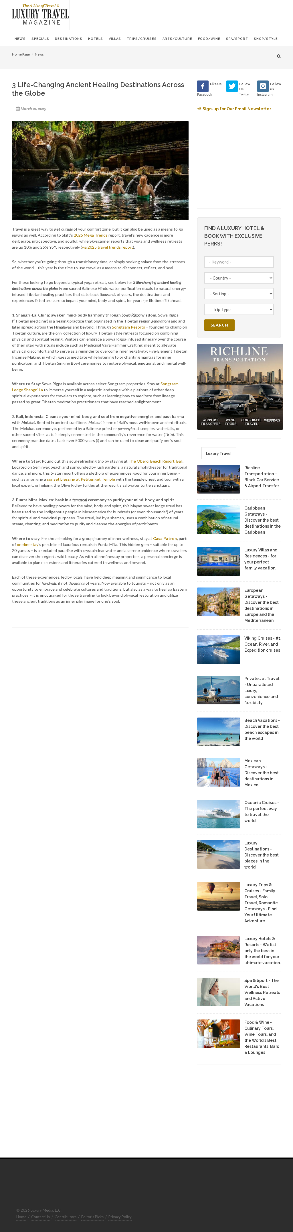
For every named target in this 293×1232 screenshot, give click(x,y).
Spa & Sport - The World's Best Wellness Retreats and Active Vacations (262, 992)
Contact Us (40, 1217)
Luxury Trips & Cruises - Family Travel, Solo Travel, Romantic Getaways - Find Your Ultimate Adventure (261, 903)
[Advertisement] (175, 14)
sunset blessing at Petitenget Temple (81, 479)
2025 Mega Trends (91, 235)
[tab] (218, 453)
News (39, 54)
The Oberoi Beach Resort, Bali (155, 461)
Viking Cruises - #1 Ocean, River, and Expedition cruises (262, 644)
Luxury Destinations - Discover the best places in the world (261, 855)
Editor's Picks (92, 1217)
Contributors (65, 1217)
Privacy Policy (120, 1217)
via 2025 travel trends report (107, 247)
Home (21, 1217)
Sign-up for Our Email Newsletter (237, 109)
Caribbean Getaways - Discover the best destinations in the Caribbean (262, 520)
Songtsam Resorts (128, 327)
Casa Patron (165, 538)
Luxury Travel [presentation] (218, 453)
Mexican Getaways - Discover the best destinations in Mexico (261, 773)
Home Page (21, 54)
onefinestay (27, 544)
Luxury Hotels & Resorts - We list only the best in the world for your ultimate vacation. (262, 950)
